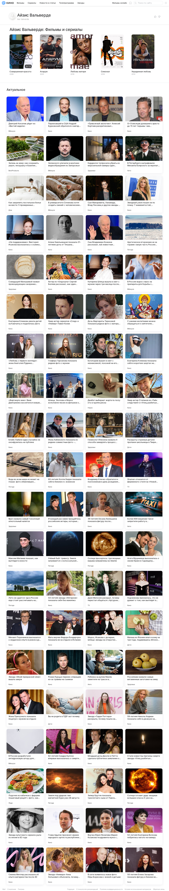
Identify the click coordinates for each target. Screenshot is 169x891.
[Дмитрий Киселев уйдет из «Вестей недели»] (25, 115)
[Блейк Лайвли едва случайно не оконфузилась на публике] (25, 431)
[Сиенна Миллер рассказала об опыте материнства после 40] (25, 866)
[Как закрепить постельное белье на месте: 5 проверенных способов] (25, 194)
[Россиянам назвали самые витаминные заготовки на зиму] (143, 668)
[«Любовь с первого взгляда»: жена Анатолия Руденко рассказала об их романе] (25, 352)
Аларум (44, 71)
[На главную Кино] (9, 3)
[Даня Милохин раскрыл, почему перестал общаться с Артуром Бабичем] (104, 589)
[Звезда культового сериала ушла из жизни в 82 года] (25, 826)
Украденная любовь (141, 71)
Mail (3, 889)
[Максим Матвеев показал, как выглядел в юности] (25, 549)
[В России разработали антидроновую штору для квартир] (25, 747)
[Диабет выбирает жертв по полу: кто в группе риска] (104, 391)
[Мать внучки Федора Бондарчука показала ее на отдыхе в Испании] (64, 628)
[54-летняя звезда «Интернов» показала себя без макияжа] (64, 589)
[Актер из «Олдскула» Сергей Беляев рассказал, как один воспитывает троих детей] (64, 273)
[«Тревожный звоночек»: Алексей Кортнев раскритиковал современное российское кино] (104, 115)
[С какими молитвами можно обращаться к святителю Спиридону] (143, 312)
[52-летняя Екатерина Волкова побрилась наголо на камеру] (143, 826)
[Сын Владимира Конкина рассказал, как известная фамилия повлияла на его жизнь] (104, 233)
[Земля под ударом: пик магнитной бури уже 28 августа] (64, 787)
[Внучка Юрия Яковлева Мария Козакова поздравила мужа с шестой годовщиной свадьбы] (104, 826)
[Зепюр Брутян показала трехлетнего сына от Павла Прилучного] (104, 787)
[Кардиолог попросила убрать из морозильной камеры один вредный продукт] (104, 154)
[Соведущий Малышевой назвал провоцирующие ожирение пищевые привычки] (25, 273)
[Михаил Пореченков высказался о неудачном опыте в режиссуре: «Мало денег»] (25, 628)
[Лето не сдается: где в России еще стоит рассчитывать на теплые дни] (25, 589)
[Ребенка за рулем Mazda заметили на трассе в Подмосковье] (104, 668)
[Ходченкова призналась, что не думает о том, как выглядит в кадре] (143, 589)
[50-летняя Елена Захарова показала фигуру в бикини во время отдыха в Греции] (143, 866)
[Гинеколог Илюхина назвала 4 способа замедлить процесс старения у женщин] (104, 431)
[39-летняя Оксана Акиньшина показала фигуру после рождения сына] (104, 510)
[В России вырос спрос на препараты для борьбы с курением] (143, 273)
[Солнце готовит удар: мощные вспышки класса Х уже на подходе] (143, 787)
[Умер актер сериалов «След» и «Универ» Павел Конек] (64, 312)
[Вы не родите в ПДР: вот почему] (64, 707)
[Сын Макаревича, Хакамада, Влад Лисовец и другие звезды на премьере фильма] (104, 194)
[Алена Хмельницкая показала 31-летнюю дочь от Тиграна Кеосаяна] (64, 233)
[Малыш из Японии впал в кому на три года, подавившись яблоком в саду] (143, 628)
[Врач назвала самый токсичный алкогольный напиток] (25, 510)
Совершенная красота (20, 71)
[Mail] (3, 3)
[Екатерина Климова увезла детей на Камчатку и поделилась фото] (25, 312)
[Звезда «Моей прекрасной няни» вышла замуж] (25, 668)
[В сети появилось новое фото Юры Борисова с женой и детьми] (104, 866)
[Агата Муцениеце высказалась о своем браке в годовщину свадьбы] (143, 549)
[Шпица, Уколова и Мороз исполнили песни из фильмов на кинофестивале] (64, 391)
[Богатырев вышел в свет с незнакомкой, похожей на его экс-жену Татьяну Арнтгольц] (104, 352)
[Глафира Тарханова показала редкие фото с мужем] (64, 352)
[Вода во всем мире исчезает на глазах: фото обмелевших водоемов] (25, 470)
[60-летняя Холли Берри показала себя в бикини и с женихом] (64, 470)
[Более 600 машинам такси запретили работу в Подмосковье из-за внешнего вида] (143, 510)
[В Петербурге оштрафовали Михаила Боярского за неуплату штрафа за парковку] (143, 154)
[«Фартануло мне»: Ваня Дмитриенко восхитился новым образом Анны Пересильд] (25, 391)
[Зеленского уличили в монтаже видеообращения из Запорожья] (64, 154)
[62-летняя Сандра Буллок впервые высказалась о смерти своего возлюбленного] (64, 747)
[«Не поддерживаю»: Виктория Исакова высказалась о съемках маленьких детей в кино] (25, 233)
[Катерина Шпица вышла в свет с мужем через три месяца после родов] (104, 273)
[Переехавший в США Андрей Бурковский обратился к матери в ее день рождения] (64, 115)
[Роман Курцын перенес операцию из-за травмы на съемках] (64, 668)
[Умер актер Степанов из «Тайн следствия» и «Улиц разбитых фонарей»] (143, 391)
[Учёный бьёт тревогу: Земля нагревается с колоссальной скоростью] (64, 549)
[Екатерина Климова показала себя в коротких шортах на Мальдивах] (143, 352)
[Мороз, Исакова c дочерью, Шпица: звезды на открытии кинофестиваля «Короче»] (104, 628)
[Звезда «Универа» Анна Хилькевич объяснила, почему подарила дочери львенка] (64, 866)
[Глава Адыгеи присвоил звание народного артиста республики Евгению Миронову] (64, 826)
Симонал (105, 71)
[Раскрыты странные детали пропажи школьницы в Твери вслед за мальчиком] (143, 431)
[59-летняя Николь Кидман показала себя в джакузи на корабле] (143, 707)
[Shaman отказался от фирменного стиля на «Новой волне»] (143, 470)
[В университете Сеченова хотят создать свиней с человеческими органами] (64, 194)
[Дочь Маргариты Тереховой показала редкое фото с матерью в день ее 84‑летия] (104, 312)
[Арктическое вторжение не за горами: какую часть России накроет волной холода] (143, 233)
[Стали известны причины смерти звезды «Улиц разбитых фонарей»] (143, 747)
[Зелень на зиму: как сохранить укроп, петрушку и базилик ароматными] (25, 154)
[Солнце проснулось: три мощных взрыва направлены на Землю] (104, 549)
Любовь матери (78, 71)
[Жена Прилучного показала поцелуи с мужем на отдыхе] (25, 707)
